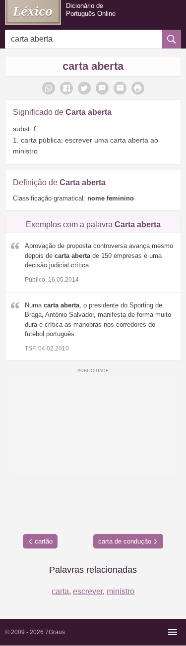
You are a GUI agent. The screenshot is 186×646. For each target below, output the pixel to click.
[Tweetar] (84, 88)
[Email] (120, 88)
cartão (44, 541)
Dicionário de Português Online (91, 9)
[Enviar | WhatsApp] (48, 88)
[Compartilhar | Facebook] (66, 88)
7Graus (55, 632)
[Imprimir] (137, 88)
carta (60, 591)
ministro (120, 591)
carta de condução (124, 541)
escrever (88, 591)
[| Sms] (102, 88)
